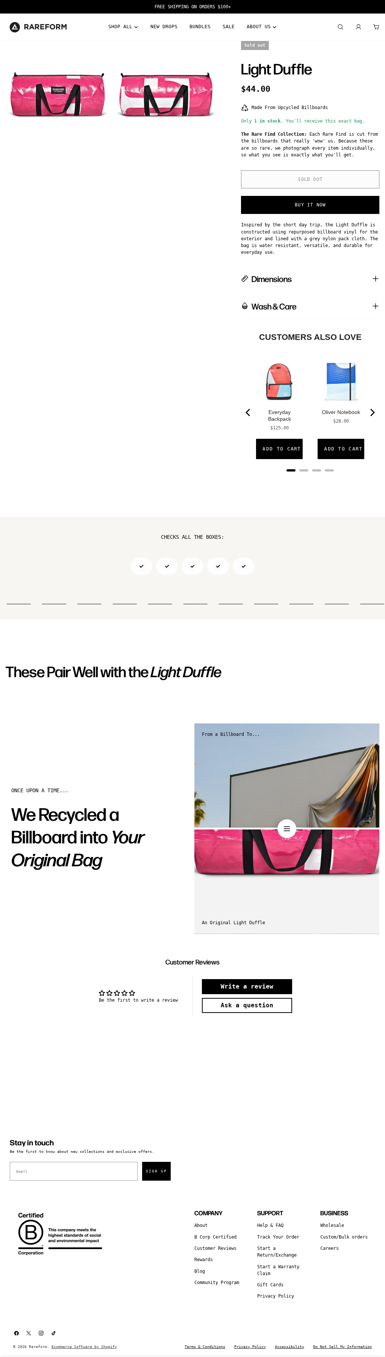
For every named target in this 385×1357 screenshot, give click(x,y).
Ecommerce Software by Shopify (84, 1347)
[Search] (340, 27)
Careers (329, 1248)
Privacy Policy (275, 1296)
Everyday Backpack (279, 415)
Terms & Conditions (205, 1347)
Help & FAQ (270, 1225)
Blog (199, 1271)
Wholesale (332, 1225)
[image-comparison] (286, 828)
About (201, 1225)
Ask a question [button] (247, 1005)
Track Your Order (278, 1237)
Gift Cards (270, 1284)
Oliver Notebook (341, 412)
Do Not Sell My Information (342, 1347)
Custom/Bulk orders (344, 1237)
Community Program (216, 1282)
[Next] (371, 412)
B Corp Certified (215, 1237)
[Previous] (248, 412)
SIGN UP (156, 1171)
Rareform (38, 1347)
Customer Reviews (215, 1248)
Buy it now (310, 205)
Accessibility (289, 1347)
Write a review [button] (247, 986)
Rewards (203, 1259)
